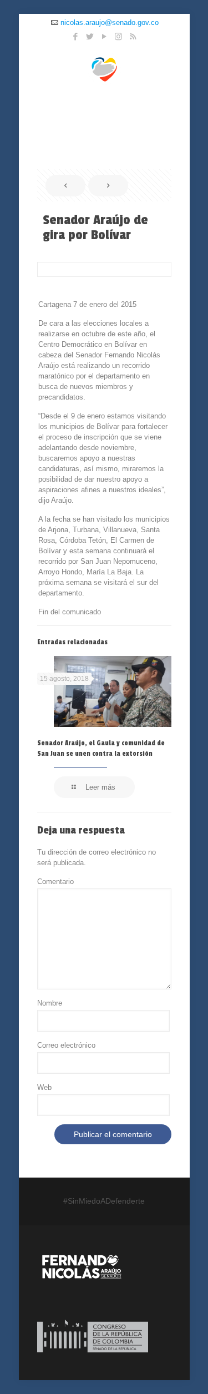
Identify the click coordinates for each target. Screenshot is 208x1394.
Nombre (49, 1003)
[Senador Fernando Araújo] (104, 67)
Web (44, 1087)
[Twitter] (89, 36)
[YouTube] (104, 36)
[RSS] (133, 36)
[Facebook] (75, 36)
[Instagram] (118, 36)
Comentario (55, 881)
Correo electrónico (66, 1045)
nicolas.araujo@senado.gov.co (109, 22)
